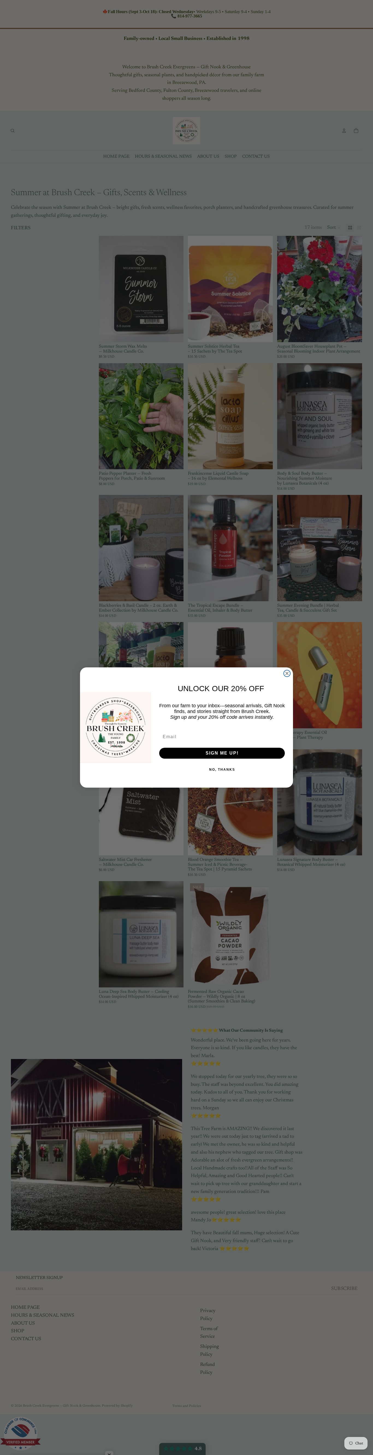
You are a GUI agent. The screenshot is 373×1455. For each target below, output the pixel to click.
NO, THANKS (222, 769)
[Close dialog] (287, 673)
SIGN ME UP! (222, 753)
